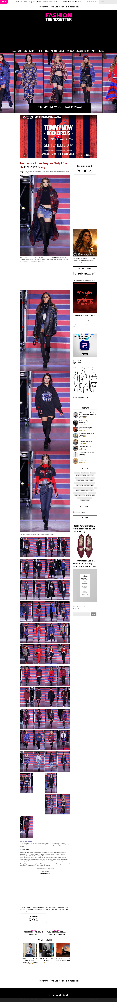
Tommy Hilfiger (46, 909)
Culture (88, 477)
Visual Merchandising (85, 500)
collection (29, 907)
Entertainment (56, 110)
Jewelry (91, 487)
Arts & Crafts (78, 475)
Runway (89, 492)
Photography (76, 492)
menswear (22, 909)
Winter (28, 911)
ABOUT (94, 51)
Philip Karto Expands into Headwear (13, 2)
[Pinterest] (64, 995)
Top (73, 110)
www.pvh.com (49, 864)
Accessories (40, 110)
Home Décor (75, 487)
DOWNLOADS (70, 51)
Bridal (88, 475)
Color (50, 110)
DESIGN (46, 51)
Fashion (69, 110)
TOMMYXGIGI (61, 909)
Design (92, 477)
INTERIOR (39, 51)
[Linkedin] (60, 995)
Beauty (84, 475)
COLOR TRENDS (22, 51)
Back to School (44, 6)
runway (28, 909)
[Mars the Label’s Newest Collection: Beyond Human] (63, 956)
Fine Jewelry (86, 485)
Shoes (94, 492)
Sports (76, 495)
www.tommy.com (45, 873)
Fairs (77, 485)
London (54, 907)
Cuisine (84, 477)
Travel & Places (84, 497)
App (88, 472)
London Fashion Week (62, 907)
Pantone (91, 490)
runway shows (33, 909)
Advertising (46, 110)
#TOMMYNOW (30, 167)
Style (84, 495)
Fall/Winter (37, 907)
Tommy (40, 909)
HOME (14, 51)
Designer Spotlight (80, 480)
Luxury (77, 490)
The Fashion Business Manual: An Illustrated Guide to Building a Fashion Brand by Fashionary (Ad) (84, 563)
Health (92, 485)
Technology (88, 495)
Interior (86, 487)
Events (61, 110)
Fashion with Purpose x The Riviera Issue (70, 2)
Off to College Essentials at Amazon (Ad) (64, 6)
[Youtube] (57, 995)
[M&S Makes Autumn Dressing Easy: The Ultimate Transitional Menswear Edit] (30, 956)
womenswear (34, 911)
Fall (33, 907)
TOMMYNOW (53, 909)
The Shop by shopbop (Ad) (84, 273)
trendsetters (23, 911)
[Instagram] (67, 995)
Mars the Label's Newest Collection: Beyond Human (40, 2)
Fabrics (65, 110)
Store (80, 495)
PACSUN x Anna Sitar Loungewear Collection (98, 2)
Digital (86, 480)
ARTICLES (54, 51)
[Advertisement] (58, 35)
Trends (90, 497)
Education (91, 480)
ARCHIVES (101, 51)
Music (87, 490)
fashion (42, 907)
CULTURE (61, 51)
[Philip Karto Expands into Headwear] (46, 956)
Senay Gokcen (84, 260)
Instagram (81, 262)
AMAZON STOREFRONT (83, 51)
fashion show (48, 907)
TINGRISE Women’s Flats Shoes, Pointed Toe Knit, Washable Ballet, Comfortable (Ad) (84, 528)
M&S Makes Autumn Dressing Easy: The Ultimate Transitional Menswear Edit (30, 960)
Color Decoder (78, 477)
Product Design (84, 492)
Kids (95, 487)
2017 (24, 907)
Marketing (83, 490)
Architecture (92, 472)
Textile (93, 495)
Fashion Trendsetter (81, 258)
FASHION (31, 51)
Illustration (82, 487)
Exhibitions (88, 482)
